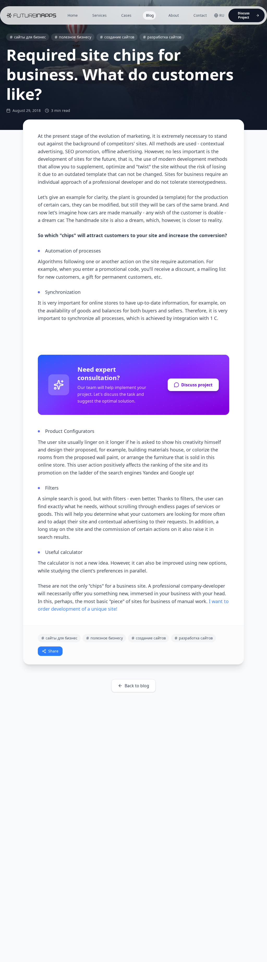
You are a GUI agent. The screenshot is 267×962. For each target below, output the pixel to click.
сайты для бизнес (30, 37)
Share (53, 651)
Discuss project (197, 385)
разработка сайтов (164, 37)
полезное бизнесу (75, 37)
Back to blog (137, 686)
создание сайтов (119, 37)
